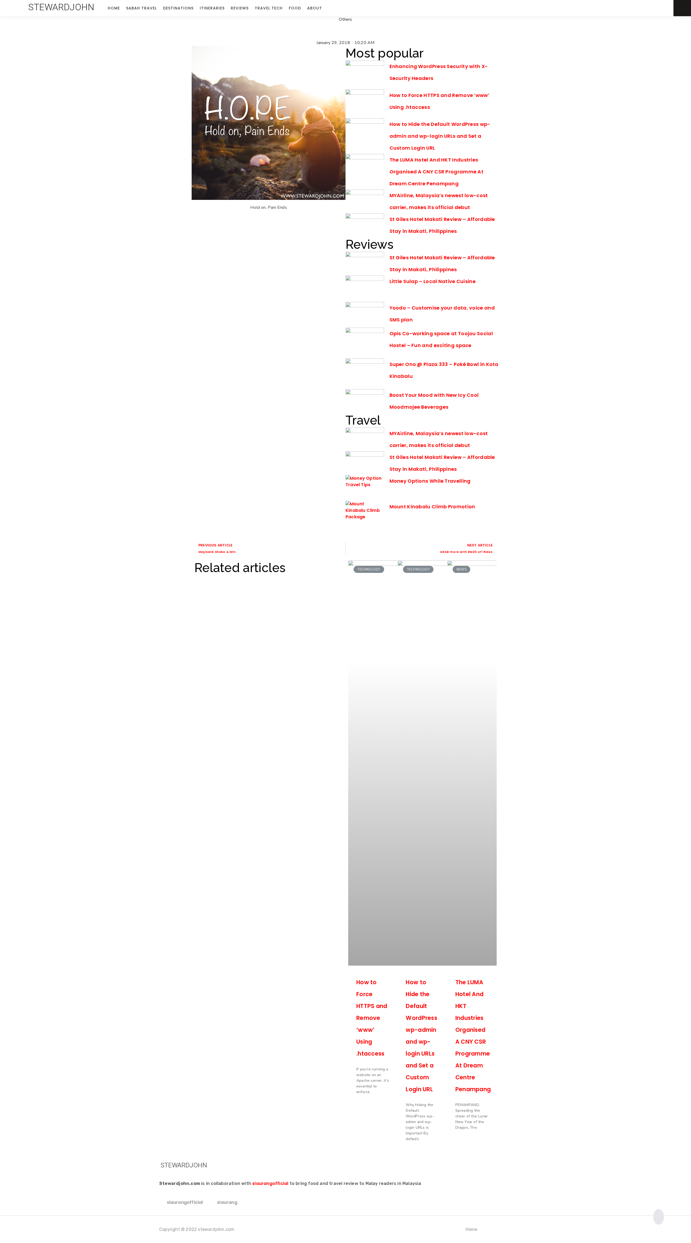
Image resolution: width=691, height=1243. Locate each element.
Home (114, 8)
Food (295, 8)
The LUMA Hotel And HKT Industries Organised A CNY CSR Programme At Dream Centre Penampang (436, 171)
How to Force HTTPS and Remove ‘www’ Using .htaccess (371, 1017)
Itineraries (212, 8)
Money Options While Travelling (430, 481)
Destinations (178, 8)
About (314, 8)
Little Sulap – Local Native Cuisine (432, 281)
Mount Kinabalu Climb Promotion (432, 506)
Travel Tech (269, 8)
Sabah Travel (141, 8)
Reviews (240, 8)
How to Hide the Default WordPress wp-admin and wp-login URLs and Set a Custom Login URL (439, 136)
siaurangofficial (270, 1183)
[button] (61, 7)
